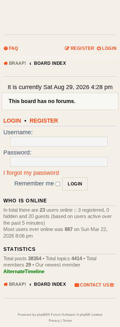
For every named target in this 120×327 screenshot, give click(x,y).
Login (12, 121)
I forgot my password (31, 172)
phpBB (42, 314)
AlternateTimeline (23, 271)
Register (44, 121)
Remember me (35, 183)
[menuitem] (10, 48)
